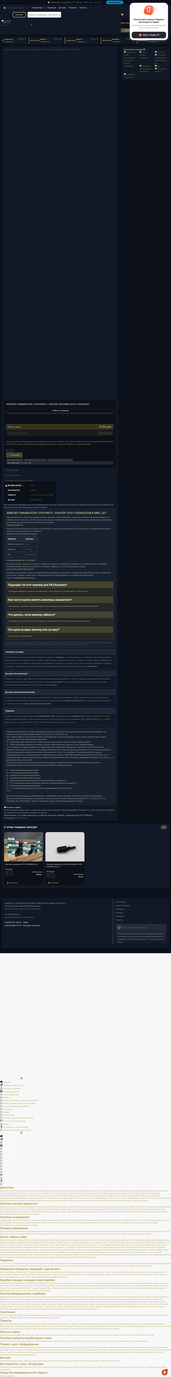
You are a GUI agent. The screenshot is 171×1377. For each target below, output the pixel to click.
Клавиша (79, 1299)
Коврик (141, 1242)
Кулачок (92, 1245)
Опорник (54, 1274)
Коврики (148, 1242)
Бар (13, 1347)
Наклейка (98, 1350)
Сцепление (7, 1109)
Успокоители (21, 1201)
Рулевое (65, 1234)
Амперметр (13, 1297)
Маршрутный (33, 1350)
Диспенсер (55, 1347)
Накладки (146, 1245)
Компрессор (147, 1299)
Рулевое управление (11, 1092)
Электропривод (87, 1309)
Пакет (168, 1350)
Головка (105, 1191)
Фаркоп (117, 1255)
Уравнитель (66, 1329)
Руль (71, 1234)
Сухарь (124, 1198)
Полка (48, 1352)
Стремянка (90, 1234)
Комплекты (147, 1347)
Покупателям (37, 8)
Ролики (76, 1198)
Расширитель (90, 1352)
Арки (2, 1347)
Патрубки (65, 1196)
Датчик (142, 1297)
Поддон (44, 1304)
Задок (82, 1242)
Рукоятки (22, 1288)
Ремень (58, 1198)
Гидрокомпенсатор (51, 1191)
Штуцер (134, 1201)
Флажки (46, 1201)
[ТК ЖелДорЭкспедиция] (130, 77)
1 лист (2, 1263)
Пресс (122, 1315)
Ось (54, 1196)
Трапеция (58, 1255)
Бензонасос (39, 1207)
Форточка (138, 1255)
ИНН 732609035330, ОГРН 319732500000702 (19, 917)
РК (45, 1198)
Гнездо (143, 1240)
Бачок (10, 1220)
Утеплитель (137, 1352)
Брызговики (68, 1240)
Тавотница (91, 1361)
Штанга (122, 1201)
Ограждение (27, 1247)
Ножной (124, 1302)
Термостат (74, 1223)
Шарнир (130, 1234)
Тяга (99, 1212)
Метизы (6, 1124)
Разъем (157, 1304)
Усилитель (110, 1255)
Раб (143, 1315)
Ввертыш (15, 1361)
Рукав (60, 1223)
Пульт (141, 1304)
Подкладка (153, 1263)
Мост (166, 1272)
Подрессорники (164, 1263)
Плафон (27, 1304)
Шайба (71, 1201)
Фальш (120, 1223)
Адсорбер (4, 1207)
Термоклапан (145, 1198)
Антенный (29, 1297)
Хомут (146, 1212)
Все (163, 827)
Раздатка (164, 1286)
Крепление (150, 1207)
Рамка (166, 1250)
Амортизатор (5, 1240)
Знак (92, 1347)
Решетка (22, 1306)
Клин (82, 1272)
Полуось (83, 1274)
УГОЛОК (104, 1223)
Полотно (63, 1250)
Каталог (118, 1347)
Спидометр (77, 1306)
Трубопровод (77, 1212)
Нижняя (163, 1245)
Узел (2, 1277)
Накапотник (73, 1350)
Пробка (16, 1198)
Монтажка (60, 1367)
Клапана (32, 1193)
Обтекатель (138, 1350)
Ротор (8, 1288)
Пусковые (81, 1352)
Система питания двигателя (14, 1085)
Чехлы (155, 1352)
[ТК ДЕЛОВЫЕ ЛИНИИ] (161, 63)
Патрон (150, 1302)
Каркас (123, 1242)
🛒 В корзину (14, 455)
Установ (161, 1306)
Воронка (13, 1367)
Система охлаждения (11, 1088)
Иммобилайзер (38, 1299)
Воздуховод (110, 1240)
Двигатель (7, 1082)
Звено (105, 1242)
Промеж (123, 1286)
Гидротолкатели (89, 1191)
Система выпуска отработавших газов (18, 1118)
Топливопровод (47, 1212)
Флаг (150, 1352)
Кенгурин (125, 1347)
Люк (26, 1350)
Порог (79, 1250)
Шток (42, 1290)
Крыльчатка (60, 1245)
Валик (16, 1191)
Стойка (111, 1198)
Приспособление (153, 1196)
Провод (111, 1304)
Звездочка (12, 1193)
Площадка (130, 1263)
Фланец (53, 1201)
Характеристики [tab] (11, 470)
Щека (150, 1266)
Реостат (15, 1306)
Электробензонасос (25, 1214)
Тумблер (135, 1306)
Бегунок (36, 1297)
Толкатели (155, 1198)
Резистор (3, 1306)
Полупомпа (165, 1220)
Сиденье (101, 1252)
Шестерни (15, 1290)
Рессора (71, 1266)
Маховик (141, 1193)
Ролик (70, 1198)
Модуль (109, 1245)
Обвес (104, 1350)
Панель (86, 1247)
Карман (129, 1242)
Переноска (94, 1367)
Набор (20, 1196)
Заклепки (48, 1361)
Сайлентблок (61, 1252)
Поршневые (135, 1196)
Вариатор (66, 1297)
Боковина (35, 1240)
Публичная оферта (123, 906)
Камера (101, 1324)
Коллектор (53, 1193)
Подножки (22, 1250)
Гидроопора (78, 1191)
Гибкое (2, 1341)
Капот (117, 1242)
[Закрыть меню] (21, 1078)
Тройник (162, 1198)
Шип (169, 1255)
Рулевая (58, 1234)
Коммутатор (129, 1299)
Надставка (130, 1245)
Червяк (117, 1234)
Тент (53, 1255)
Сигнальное (161, 1326)
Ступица (117, 1198)
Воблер (28, 1347)
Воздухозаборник (122, 1240)
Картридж (93, 1207)
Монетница (58, 1350)
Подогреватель (24, 1352)
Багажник (8, 1347)
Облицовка (30, 1209)
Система (52, 1306)
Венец (21, 1191)
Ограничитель (37, 1247)
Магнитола (42, 1302)
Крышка (110, 1193)
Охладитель (40, 1209)
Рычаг (81, 1198)
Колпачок (96, 1283)
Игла (77, 1207)
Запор (92, 1242)
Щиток (52, 1257)
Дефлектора (14, 1242)
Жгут (12, 1299)
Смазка (144, 1274)
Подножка (13, 1250)
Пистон (140, 1220)
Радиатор (50, 1198)
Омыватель (40, 1274)
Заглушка (3, 1193)
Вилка (91, 1240)
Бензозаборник (28, 1207)
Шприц (2, 1369)
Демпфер (120, 1191)
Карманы (110, 1347)
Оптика (144, 1302)
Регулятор (138, 1209)
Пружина (32, 1198)
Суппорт (14, 1329)
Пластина (83, 1196)
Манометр (52, 1367)
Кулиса (146, 1283)
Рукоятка (41, 1252)
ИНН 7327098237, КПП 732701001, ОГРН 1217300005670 (22, 909)
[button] (85, 1136)
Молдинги (50, 1350)
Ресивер (64, 1198)
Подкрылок (4, 1250)
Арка (12, 1240)
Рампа (112, 1209)
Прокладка (24, 1198)
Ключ (41, 1367)
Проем (125, 1250)
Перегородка (112, 1247)
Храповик (60, 1201)
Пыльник (28, 1234)
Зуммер (28, 1299)
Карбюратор (84, 1207)
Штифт (128, 1201)
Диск (30, 1242)
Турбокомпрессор (89, 1212)
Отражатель (116, 1220)
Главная (7, 49)
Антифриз (3, 1220)
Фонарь (29, 1309)
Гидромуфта (35, 1220)
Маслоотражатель (130, 1193)
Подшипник (99, 1196)
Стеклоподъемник (7, 1255)
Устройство (4, 1309)
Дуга (43, 1242)
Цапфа (22, 1277)
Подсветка (52, 1304)
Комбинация (120, 1299)
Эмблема (82, 1257)
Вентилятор (26, 1220)
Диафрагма (144, 1191)
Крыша (68, 1245)
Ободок (138, 1302)
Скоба (17, 1212)
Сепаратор (10, 1212)
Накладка (138, 1245)
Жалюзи (52, 1220)
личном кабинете (12, 663)
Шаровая (40, 1277)
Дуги (47, 1242)
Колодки (125, 1324)
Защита (87, 1347)
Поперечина (71, 1250)
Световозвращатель (75, 1252)
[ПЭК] (145, 72)
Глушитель (10, 1341)
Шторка (8, 1257)
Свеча (40, 1306)
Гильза (98, 1191)
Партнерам (51, 8)
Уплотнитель (11, 1201)
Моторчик (96, 1302)
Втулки (40, 1191)
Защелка (99, 1242)
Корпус (90, 1193)
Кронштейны (45, 1245)
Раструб (130, 1209)
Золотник (43, 1335)
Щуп (139, 1201)
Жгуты (17, 1299)
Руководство (123, 1367)
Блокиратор (15, 1283)
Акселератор (13, 1207)
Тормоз (20, 1329)
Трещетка (163, 1274)
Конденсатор (5, 1245)
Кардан (47, 1231)
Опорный (56, 1326)
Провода (117, 1304)
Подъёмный (70, 1304)
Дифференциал (42, 1272)
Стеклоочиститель (154, 1252)
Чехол (150, 1255)
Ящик (93, 1257)
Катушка (72, 1299)
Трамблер (107, 1306)
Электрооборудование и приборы (16, 1106)
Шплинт (117, 1361)
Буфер (76, 1240)
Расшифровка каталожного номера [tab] (19, 481)
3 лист (13, 1263)
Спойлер (137, 1252)
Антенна (21, 1297)
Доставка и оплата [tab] (12, 475)
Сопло (131, 1252)
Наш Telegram (114, 2)
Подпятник (30, 1250)
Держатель (129, 1191)
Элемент (145, 1201)
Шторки (21, 1355)
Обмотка (130, 1302)
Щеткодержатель (43, 1257)
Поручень (85, 1250)
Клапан (25, 1193)
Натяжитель (33, 1196)
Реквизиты (73, 8)
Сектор (3, 1212)
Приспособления (6, 1198)
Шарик (8, 1290)
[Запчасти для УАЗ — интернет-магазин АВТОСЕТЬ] (6, 23)
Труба (168, 1198)
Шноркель (13, 1355)
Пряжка (76, 1361)
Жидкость (76, 1324)
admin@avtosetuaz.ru (68, 722)
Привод (143, 1196)
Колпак (50, 1335)
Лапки (57, 1315)
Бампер (23, 1240)
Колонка (68, 1231)
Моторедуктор (86, 1302)
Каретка (79, 1283)
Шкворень (56, 1277)
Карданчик (55, 1231)
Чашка (126, 1266)
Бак (20, 1207)
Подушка (90, 1196)
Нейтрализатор (65, 1341)
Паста (63, 1326)
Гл (28, 1272)
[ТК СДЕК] (145, 58)
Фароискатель (19, 1309)
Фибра (125, 1223)
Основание (58, 1247)
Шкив (90, 1201)
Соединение (25, 1212)
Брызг (52, 1240)
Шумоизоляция (24, 1257)
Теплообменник (133, 1198)
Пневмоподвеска (141, 1263)
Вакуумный (13, 1324)
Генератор (122, 1297)
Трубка (2, 1201)
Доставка (62, 8)
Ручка (48, 1252)
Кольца (60, 1193)
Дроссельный (163, 1191)
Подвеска (7, 1097)
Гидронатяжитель (66, 1191)
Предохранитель (96, 1250)
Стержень (123, 1335)
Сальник (88, 1198)
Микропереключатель (55, 1302)
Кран (95, 1193)
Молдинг (157, 1193)
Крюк (80, 1245)
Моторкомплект (6, 1196)
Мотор (122, 1245)
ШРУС (28, 1277)
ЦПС (34, 1309)
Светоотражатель (90, 1252)
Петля (127, 1247)
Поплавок (81, 1209)
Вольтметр (89, 1297)
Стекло (144, 1252)
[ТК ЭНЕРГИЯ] (159, 52)
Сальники (42, 1288)
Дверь (148, 1240)
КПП (64, 1283)
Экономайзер (12, 1214)
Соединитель (35, 1212)
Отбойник (70, 1247)
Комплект (73, 1193)
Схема (138, 1367)
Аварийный (4, 1297)
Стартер (85, 1306)
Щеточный (55, 1309)
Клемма (92, 1299)
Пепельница (102, 1247)
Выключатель (112, 1297)
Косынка (27, 1245)
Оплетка (146, 1350)
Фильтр (40, 1201)
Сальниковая (97, 1198)
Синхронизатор (63, 1288)
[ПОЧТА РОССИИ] (130, 66)
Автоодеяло (4, 1367)
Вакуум (54, 1297)
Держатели (156, 1240)
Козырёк (160, 1242)
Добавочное (5, 1299)
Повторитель (36, 1304)
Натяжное (43, 1196)
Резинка (145, 1209)
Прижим (113, 1250)
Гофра (48, 1347)
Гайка (137, 1240)
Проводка (125, 1304)
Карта (66, 1299)
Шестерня (83, 1201)
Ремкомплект (44, 1234)
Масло (2, 1209)
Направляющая (34, 1326)
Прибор (92, 1304)
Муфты (8, 1274)
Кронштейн (101, 1193)
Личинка (102, 1245)
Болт (22, 1283)
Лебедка (12, 1350)
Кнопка (135, 1242)
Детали (137, 1191)
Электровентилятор (23, 1225)
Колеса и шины (9, 1115)
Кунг (97, 1245)
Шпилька (101, 1201)
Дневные (165, 1297)
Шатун (76, 1201)
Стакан (150, 1274)
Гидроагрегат (42, 1324)
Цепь (66, 1201)
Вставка (97, 1297)
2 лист (7, 1263)
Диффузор (45, 1220)
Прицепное (55, 1352)
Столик (29, 1255)
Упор (113, 1212)
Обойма (152, 1231)
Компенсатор (122, 1207)
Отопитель (79, 1247)
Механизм (149, 1193)
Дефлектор (4, 1242)
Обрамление (128, 1350)
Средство (11, 1376)
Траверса (98, 1306)
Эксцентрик (115, 1329)
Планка (145, 1247)
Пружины (40, 1198)
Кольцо (66, 1193)
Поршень (117, 1196)
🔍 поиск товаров (36, 25)
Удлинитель (112, 1223)
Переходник (74, 1196)
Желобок (52, 1242)
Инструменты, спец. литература (15, 1127)
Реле (37, 1234)
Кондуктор (109, 1272)
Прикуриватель (102, 1304)
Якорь (88, 1257)
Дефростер (23, 1242)
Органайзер (160, 1350)
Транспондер (116, 1306)
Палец (58, 1196)
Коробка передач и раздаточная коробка (19, 1103)
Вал (12, 1191)
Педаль (64, 1209)
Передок (121, 1247)
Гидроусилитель (20, 1231)
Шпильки (109, 1201)
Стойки (121, 1352)
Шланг (95, 1201)
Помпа (2, 1223)
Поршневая (125, 1196)
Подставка (39, 1250)
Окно (46, 1247)
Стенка (17, 1255)
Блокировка (20, 1347)
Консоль (14, 1245)
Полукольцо (80, 1286)
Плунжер (61, 1286)
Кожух (38, 1193)
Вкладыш (28, 1191)
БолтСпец (8, 1361)
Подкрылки (160, 1247)
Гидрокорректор (132, 1297)
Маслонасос (118, 1193)
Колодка (87, 1272)
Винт (95, 1240)
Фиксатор (119, 1212)
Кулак (138, 1272)
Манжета (144, 1272)
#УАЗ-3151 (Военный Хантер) (62, 460)
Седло (104, 1198)
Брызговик (59, 1240)
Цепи (160, 1367)
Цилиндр (39, 1318)
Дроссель (153, 1191)
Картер (19, 1193)
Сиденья (108, 1252)
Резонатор (108, 1341)
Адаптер (3, 1283)
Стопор (78, 1288)
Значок (98, 1347)
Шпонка (116, 1201)
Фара (12, 1309)
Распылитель (121, 1209)
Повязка (3, 1376)
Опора (49, 1196)
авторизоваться (20, 818)
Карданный (60, 1272)
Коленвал (45, 1193)
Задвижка (75, 1242)
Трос (72, 1255)
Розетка (29, 1306)
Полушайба (108, 1196)
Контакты (83, 8)
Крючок (85, 1245)
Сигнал (46, 1306)
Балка (17, 1240)
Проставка (25, 1223)
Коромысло (82, 1193)
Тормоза (6, 1112)
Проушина (141, 1250)
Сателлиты (136, 1274)
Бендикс (43, 1297)
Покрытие (55, 1250)
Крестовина (97, 1231)
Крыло (52, 1245)
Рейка (151, 1209)
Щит (103, 1329)
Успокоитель (31, 1201)
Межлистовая (83, 1263)
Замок (87, 1242)
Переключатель (159, 1302)
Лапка (52, 1315)
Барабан (3, 1335)
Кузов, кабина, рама (20, 49)
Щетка (33, 1257)
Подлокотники (11, 1352)
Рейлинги (15, 1252)
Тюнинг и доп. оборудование (14, 1121)
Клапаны (107, 1207)
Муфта (15, 1196)
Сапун (129, 1274)
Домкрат (20, 1367)
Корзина (58, 1263)
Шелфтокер (4, 1355)
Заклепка (58, 1283)
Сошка (83, 1234)
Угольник (87, 1255)
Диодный (158, 1297)
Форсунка (140, 1212)
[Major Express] (157, 66)
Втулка (35, 1191)
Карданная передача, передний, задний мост (21, 1100)
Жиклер (60, 1242)
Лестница (20, 1350)
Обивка (3, 1247)
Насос (26, 1196)
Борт (48, 1240)
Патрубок (56, 1209)
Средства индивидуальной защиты (17, 1130)
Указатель (143, 1306)
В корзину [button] (13, 883)
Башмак (3, 1191)
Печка (133, 1247)
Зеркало (111, 1242)
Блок (8, 1191)
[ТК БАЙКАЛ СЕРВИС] (161, 72)
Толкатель (13, 1318)
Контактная (4, 1302)
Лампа (27, 1302)
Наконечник (15, 1209)
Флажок (152, 1288)
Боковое (42, 1240)
